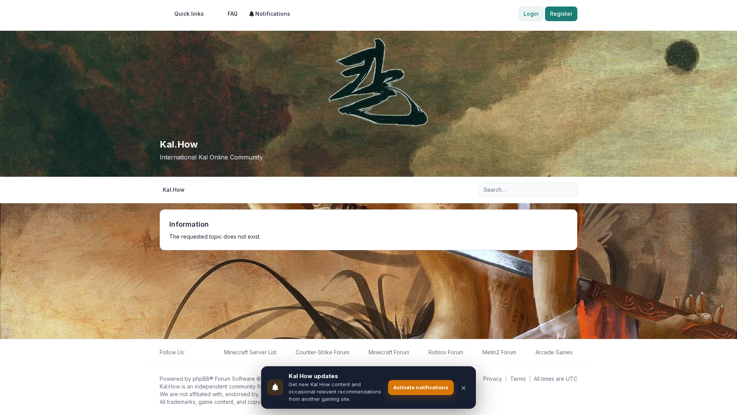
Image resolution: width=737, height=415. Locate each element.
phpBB (201, 378)
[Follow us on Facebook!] (189, 352)
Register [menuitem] (561, 13)
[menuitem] (186, 14)
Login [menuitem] (531, 13)
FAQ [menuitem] (233, 13)
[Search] (555, 189)
